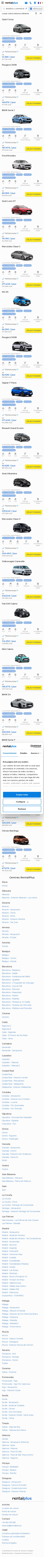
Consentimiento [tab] (9, 753)
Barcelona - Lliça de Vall (12, 986)
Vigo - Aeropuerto (9, 1387)
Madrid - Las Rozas (10, 1270)
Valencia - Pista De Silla (12, 1452)
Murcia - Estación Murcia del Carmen (17, 1345)
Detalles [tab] (23, 753)
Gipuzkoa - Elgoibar (10, 1120)
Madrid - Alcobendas (10, 1242)
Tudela (5, 1363)
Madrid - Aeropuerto (10, 1232)
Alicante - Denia (8, 913)
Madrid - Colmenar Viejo (12, 1254)
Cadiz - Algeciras (9, 1032)
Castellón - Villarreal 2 (11, 1066)
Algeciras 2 (6, 1026)
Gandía (5, 1439)
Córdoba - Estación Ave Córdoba (16, 1099)
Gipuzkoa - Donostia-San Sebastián (17, 1117)
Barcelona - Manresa (10, 989)
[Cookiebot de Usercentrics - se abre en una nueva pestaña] (31, 746)
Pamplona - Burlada (10, 1357)
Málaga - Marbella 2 (10, 1323)
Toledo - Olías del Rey (11, 1427)
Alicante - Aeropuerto (11, 910)
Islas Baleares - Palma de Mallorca (16, 1181)
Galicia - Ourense (9, 1372)
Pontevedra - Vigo (9, 1381)
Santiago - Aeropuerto (11, 1208)
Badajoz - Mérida (9, 961)
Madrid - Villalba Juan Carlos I (14, 1286)
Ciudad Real (7, 1074)
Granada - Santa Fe (10, 1157)
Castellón (6, 1059)
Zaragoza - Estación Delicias (14, 1491)
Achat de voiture (9, 1511)
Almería (5, 931)
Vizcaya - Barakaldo (10, 1467)
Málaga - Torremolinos (11, 1327)
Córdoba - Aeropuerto (11, 1096)
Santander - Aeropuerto (12, 1050)
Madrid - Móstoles (9, 1273)
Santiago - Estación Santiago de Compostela (21, 1211)
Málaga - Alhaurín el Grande (13, 1311)
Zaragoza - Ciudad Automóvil (14, 1488)
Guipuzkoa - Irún (9, 1124)
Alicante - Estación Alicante (13, 919)
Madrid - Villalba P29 (10, 1289)
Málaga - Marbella (9, 1320)
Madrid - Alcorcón (9, 1245)
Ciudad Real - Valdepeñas (12, 1084)
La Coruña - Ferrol (9, 1202)
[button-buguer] (2, 3)
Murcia (5, 1335)
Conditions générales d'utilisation (16, 1533)
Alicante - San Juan (10, 922)
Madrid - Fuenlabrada (11, 1261)
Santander (6, 1047)
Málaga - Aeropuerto (11, 1307)
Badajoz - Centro (9, 958)
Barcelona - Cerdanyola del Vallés (16, 976)
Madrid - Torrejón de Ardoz (13, 1280)
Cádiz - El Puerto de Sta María (14, 1035)
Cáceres (5, 1017)
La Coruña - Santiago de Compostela (17, 1205)
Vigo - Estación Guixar (11, 1390)
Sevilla (4, 1399)
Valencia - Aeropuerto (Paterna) (15, 1442)
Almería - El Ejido (9, 937)
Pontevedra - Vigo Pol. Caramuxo (16, 1384)
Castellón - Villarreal (10, 1062)
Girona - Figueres (9, 1136)
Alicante (5, 906)
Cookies (5, 1540)
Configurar (20, 802)
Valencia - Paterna (9, 1448)
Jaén (4, 1190)
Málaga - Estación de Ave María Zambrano (20, 1314)
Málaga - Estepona (10, 1317)
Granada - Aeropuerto (11, 1148)
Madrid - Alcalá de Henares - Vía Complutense (21, 1238)
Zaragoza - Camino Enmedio (14, 1485)
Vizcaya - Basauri (9, 1470)
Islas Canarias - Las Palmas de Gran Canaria (20, 1220)
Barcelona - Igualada (10, 980)
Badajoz (5, 955)
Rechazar (22, 809)
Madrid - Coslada (9, 1257)
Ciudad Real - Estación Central (15, 1077)
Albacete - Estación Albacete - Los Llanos (19, 898)
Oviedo (5, 946)
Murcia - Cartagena (10, 1342)
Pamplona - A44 (9, 1354)
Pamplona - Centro (10, 1360)
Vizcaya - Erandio (9, 1473)
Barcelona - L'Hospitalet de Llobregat (18, 983)
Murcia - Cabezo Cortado (12, 1339)
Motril (4, 1160)
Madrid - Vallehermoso (11, 1283)
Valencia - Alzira (8, 1445)
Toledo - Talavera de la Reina (14, 1430)
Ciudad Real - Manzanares (13, 1081)
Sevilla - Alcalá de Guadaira (13, 1405)
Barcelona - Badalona (11, 970)
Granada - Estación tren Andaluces (16, 1154)
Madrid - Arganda (9, 1248)
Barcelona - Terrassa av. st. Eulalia (16, 1002)
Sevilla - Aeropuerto (10, 1402)
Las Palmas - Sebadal (11, 1223)
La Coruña (6, 1199)
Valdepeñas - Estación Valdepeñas (16, 1087)
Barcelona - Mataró (10, 995)
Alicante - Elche (8, 916)
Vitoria (4, 886)
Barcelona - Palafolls (10, 999)
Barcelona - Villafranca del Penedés (17, 1008)
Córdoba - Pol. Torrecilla (12, 1109)
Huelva (5, 1169)
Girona (4, 1132)
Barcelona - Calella (9, 973)
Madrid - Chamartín (10, 1251)
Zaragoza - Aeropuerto (11, 1482)
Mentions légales (9, 1543)
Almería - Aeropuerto (11, 934)
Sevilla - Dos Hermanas (12, 1412)
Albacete (6, 894)
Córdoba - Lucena (9, 1102)
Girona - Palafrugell (10, 1139)
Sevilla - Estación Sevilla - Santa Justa (17, 1415)
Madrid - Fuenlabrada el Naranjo (15, 1264)
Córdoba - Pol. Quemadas (13, 1105)
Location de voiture (10, 1508)
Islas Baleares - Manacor (12, 1178)
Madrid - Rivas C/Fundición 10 (14, 1276)
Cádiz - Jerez (7, 1038)
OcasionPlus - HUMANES (13, 1296)
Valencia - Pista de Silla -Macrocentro (17, 1455)
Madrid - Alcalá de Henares (13, 1235)
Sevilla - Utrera (8, 1418)
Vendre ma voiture (10, 1515)
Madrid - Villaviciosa (10, 1292)
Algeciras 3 (6, 1029)
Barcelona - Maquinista (11, 992)
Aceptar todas (22, 795)
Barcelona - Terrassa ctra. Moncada (16, 1005)
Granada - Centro (9, 1151)
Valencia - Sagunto (10, 1458)
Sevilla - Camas (8, 1409)
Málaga (5, 1304)
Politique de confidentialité (13, 1537)
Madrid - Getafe (8, 1267)
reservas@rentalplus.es (12, 1526)
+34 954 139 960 (9, 1522)
